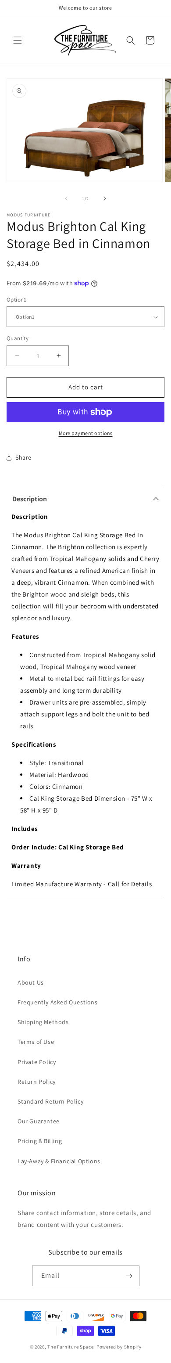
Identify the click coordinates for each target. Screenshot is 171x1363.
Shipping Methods (43, 1022)
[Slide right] (104, 198)
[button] (17, 40)
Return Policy (37, 1082)
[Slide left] (66, 198)
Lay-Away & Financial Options (59, 1161)
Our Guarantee (39, 1121)
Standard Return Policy (50, 1101)
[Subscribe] (129, 1276)
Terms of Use (36, 1042)
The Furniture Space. (71, 1347)
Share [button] (23, 457)
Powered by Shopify (119, 1347)
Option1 (17, 299)
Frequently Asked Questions (58, 1002)
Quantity (17, 338)
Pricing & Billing (40, 1141)
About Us (31, 982)
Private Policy (37, 1062)
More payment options (86, 433)
